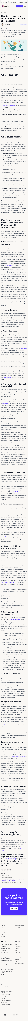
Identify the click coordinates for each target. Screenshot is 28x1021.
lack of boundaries (15, 619)
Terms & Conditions (5, 1004)
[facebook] (2, 870)
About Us (17, 948)
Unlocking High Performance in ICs (5, 957)
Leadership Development (6, 964)
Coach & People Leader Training (6, 992)
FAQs (16, 950)
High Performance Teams (7, 960)
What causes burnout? (7, 877)
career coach (23, 348)
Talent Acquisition (5, 952)
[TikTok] (23, 1015)
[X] (14, 1015)
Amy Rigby (7, 24)
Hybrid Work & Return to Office (6, 972)
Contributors (17, 959)
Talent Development (5, 962)
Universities (3, 950)
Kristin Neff (22, 516)
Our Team (3, 989)
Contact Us (17, 961)
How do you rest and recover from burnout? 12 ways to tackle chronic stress (13, 880)
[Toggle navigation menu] (25, 6)
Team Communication (6, 967)
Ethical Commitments (5, 994)
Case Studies (4, 977)
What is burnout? (6, 875)
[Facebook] (11, 1015)
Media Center (18, 952)
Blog (5, 12)
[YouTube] (8, 1015)
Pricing (2, 984)
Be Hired (3, 936)
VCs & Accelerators (5, 948)
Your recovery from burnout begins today (11, 882)
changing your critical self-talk (9, 536)
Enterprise (3, 946)
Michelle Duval (4, 986)
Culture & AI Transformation (7, 969)
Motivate (3, 927)
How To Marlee (18, 946)
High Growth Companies (6, 944)
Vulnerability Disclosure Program (6, 997)
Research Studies (18, 954)
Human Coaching (18, 929)
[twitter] (5, 870)
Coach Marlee (18, 927)
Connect (3, 925)
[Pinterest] (20, 1015)
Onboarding (3, 954)
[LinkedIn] (5, 1015)
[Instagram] (17, 1015)
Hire (2, 934)
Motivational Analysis (19, 925)
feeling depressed (9, 265)
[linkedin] (8, 870)
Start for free (19, 6)
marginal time (5, 403)
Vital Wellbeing (7, 377)
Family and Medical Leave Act (8, 582)
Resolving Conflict (5, 974)
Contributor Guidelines (6, 1000)
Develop (3, 932)
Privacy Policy (4, 1002)
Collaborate (3, 929)
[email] (10, 870)
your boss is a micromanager (17, 756)
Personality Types (19, 957)
